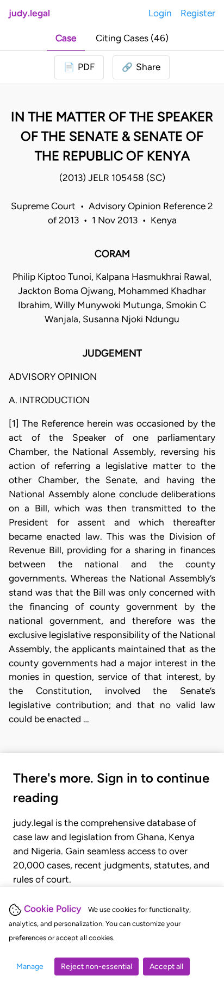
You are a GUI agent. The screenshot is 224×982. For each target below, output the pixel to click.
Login (160, 13)
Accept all (166, 966)
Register (198, 13)
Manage (29, 966)
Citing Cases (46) (132, 38)
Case (65, 38)
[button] (141, 67)
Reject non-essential (96, 966)
